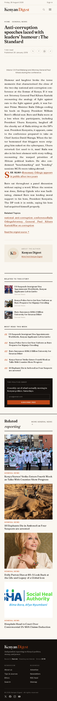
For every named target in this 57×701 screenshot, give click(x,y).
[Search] (44, 9)
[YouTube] (19, 696)
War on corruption (23, 225)
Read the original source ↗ (16, 232)
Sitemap (33, 682)
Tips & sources (11, 674)
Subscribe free (28, 402)
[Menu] (50, 9)
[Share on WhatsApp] (44, 51)
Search (7, 682)
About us (8, 670)
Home (7, 22)
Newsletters (35, 674)
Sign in (50, 2)
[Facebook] (10, 696)
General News (19, 22)
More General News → (41, 423)
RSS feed (34, 678)
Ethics (7, 678)
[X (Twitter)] (5, 696)
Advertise (34, 670)
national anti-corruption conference (25, 217)
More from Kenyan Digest (32, 257)
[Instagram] (15, 696)
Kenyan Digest (31, 252)
